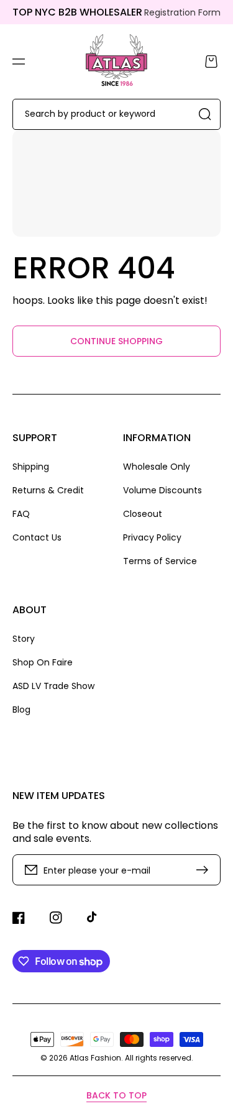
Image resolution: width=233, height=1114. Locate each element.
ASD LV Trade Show (53, 686)
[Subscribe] (205, 869)
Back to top (116, 1095)
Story (23, 639)
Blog (21, 709)
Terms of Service (160, 561)
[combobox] (116, 114)
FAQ (21, 514)
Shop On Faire (42, 662)
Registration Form (182, 12)
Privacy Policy (152, 537)
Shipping (30, 467)
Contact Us (37, 537)
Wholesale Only (156, 467)
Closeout (142, 514)
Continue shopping (116, 341)
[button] (18, 61)
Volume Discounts (162, 490)
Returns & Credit (48, 490)
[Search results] (205, 114)
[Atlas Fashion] (116, 61)
